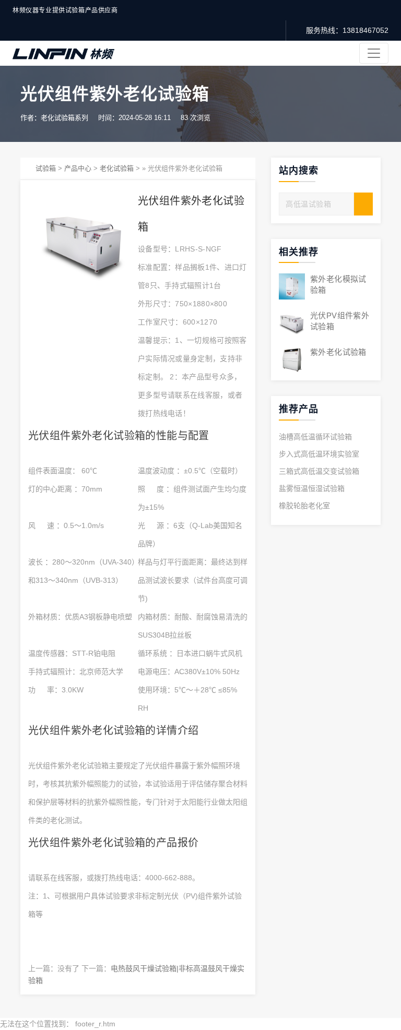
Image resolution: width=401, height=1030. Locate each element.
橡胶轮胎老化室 (304, 505)
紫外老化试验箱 (338, 352)
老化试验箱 (117, 168)
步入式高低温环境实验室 (319, 454)
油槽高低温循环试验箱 (315, 437)
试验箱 (46, 168)
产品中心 (77, 168)
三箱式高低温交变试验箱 (319, 471)
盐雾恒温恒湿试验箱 (312, 488)
